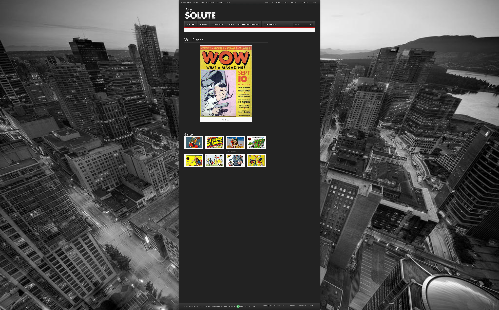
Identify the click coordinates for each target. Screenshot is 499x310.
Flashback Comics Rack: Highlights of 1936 (207, 2)
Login (314, 2)
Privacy (294, 2)
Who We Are (276, 2)
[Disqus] (226, 202)
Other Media (270, 24)
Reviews (203, 24)
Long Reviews (218, 24)
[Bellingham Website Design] (238, 306)
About (286, 2)
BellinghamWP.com (247, 306)
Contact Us (304, 2)
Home (189, 2)
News (231, 24)
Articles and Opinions (248, 24)
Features (191, 24)
